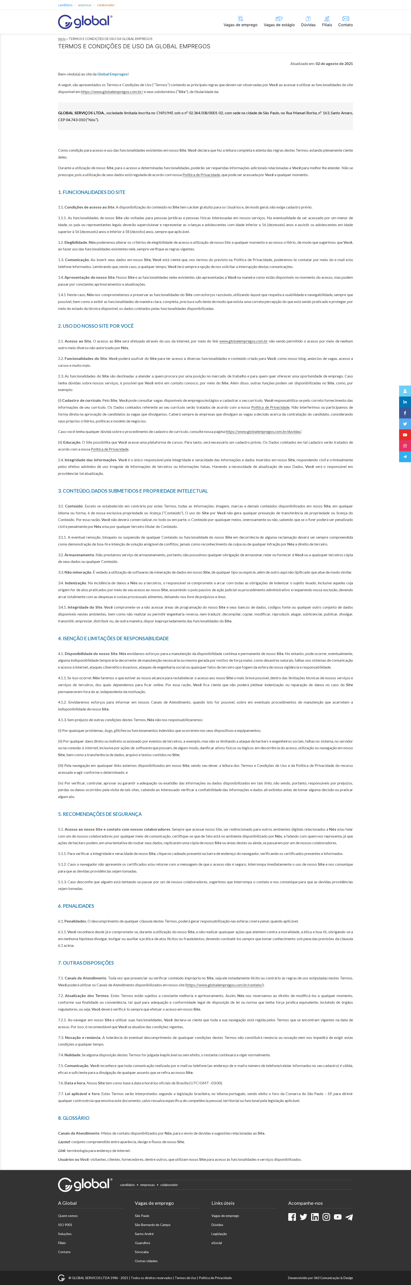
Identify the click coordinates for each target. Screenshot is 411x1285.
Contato (345, 24)
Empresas (85, 5)
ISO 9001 (65, 1225)
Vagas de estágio (279, 24)
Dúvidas (308, 24)
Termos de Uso (185, 1278)
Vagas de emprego (241, 24)
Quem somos (68, 1216)
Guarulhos (142, 1243)
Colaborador (106, 5)
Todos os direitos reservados (151, 1278)
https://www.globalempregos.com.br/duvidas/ (263, 431)
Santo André (144, 1234)
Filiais (327, 24)
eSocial (216, 1243)
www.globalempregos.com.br (243, 341)
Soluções (65, 1234)
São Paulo (142, 1216)
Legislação (219, 1234)
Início (62, 39)
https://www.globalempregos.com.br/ (112, 91)
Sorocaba (142, 1252)
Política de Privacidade (201, 174)
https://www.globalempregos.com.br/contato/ (224, 984)
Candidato (65, 5)
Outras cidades (146, 1261)
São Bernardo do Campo (153, 1225)
